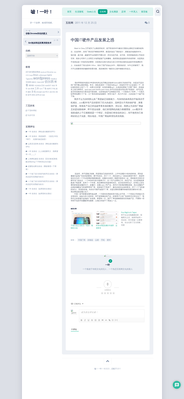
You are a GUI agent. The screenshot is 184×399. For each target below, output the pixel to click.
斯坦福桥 (39, 92)
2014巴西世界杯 (33, 72)
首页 (69, 11)
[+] (116, 320)
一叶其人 (133, 11)
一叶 (29, 132)
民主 (47, 92)
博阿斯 (31, 85)
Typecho (29, 79)
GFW (27, 75)
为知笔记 (53, 79)
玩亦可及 (31, 115)
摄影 (29, 92)
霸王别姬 (42, 95)
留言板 (144, 11)
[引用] (102, 320)
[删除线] (92, 320)
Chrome (50, 72)
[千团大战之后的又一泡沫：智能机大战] (82, 217)
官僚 (29, 89)
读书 (29, 95)
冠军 (42, 82)
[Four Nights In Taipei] (133, 218)
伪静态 (33, 82)
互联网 (28, 82)
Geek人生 (91, 11)
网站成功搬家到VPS (46, 132)
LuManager (42, 75)
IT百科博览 (32, 110)
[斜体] (85, 320)
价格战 (90, 240)
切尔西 (49, 81)
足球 (37, 95)
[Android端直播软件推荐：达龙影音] (107, 217)
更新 (43, 92)
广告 (45, 88)
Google (31, 75)
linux (35, 74)
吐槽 (46, 85)
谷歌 (33, 95)
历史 (43, 85)
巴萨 (40, 89)
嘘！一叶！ (42, 11)
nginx (49, 75)
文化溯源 (113, 11)
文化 (33, 91)
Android (43, 72)
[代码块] (106, 320)
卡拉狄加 (37, 85)
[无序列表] (99, 320)
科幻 (54, 92)
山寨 (97, 240)
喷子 (49, 85)
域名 (53, 85)
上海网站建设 (33, 159)
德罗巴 (49, 89)
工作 (37, 88)
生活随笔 (79, 11)
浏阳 (50, 92)
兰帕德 (39, 82)
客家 (32, 89)
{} (113, 320)
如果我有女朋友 (45, 189)
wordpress (41, 78)
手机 (53, 89)
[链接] (109, 320)
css (55, 72)
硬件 (109, 240)
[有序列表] (95, 320)
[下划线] (88, 320)
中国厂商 (81, 240)
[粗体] (81, 320)
